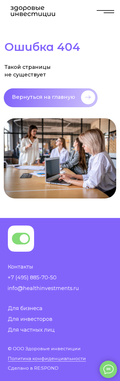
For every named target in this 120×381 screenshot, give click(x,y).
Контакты (20, 267)
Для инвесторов (30, 319)
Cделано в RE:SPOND (33, 368)
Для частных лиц (31, 330)
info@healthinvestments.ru (43, 288)
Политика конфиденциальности (47, 358)
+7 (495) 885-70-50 (32, 277)
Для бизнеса (25, 308)
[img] (105, 11)
